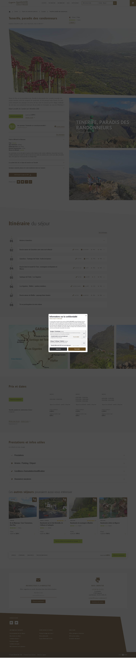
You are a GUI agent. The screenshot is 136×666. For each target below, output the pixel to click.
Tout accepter (77, 349)
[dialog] (68, 333)
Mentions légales (53, 318)
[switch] (83, 333)
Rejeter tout (58, 349)
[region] (68, 338)
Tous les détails (76, 336)
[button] (82, 333)
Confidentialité (59, 318)
